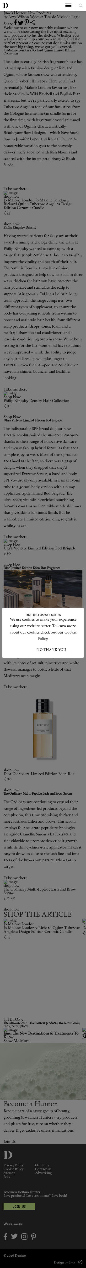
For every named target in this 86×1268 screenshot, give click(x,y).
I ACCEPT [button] (28, 650)
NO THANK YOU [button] (51, 650)
